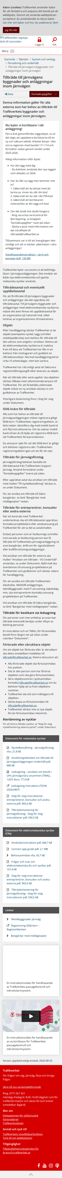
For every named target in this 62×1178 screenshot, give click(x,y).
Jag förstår (11, 30)
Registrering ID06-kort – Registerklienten (23, 927)
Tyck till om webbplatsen (17, 1138)
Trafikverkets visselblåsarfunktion (23, 1134)
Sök (54, 44)
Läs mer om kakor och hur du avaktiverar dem (30, 22)
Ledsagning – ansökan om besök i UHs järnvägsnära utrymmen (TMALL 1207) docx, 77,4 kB (29, 775)
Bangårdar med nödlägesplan (28, 935)
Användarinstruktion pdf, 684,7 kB (31, 842)
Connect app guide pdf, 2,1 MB (29, 849)
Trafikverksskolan (13, 1123)
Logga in (39, 44)
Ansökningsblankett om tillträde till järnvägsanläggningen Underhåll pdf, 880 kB (30, 761)
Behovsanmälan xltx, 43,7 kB (27, 855)
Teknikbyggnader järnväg (25, 919)
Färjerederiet (10, 1119)
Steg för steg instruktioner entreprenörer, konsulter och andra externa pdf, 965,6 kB (28, 799)
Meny (5, 51)
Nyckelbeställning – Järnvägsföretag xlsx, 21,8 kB (30, 749)
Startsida (9, 59)
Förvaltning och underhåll (23, 63)
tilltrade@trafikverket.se (17, 657)
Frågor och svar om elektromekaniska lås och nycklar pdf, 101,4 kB (29, 865)
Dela (10, 94)
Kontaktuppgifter (41, 94)
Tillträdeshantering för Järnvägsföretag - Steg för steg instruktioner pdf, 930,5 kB (25, 813)
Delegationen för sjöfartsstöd (20, 1115)
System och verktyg (43, 59)
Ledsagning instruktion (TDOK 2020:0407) (27, 787)
